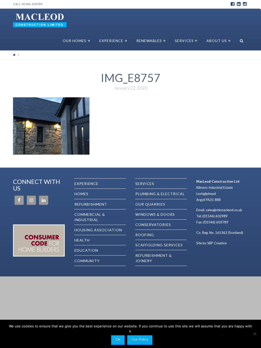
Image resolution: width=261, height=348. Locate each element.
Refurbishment (90, 204)
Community (87, 261)
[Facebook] (233, 4)
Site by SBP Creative (211, 243)
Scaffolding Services (159, 245)
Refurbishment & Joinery (153, 258)
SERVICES (144, 183)
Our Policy (140, 339)
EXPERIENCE (86, 183)
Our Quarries (150, 204)
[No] (254, 333)
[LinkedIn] (239, 4)
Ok (117, 339)
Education (86, 250)
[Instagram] (245, 4)
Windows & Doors (155, 214)
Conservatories (153, 224)
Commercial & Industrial (89, 217)
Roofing (144, 235)
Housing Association (98, 230)
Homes (81, 194)
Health (82, 240)
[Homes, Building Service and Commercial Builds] (40, 19)
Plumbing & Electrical (160, 194)
